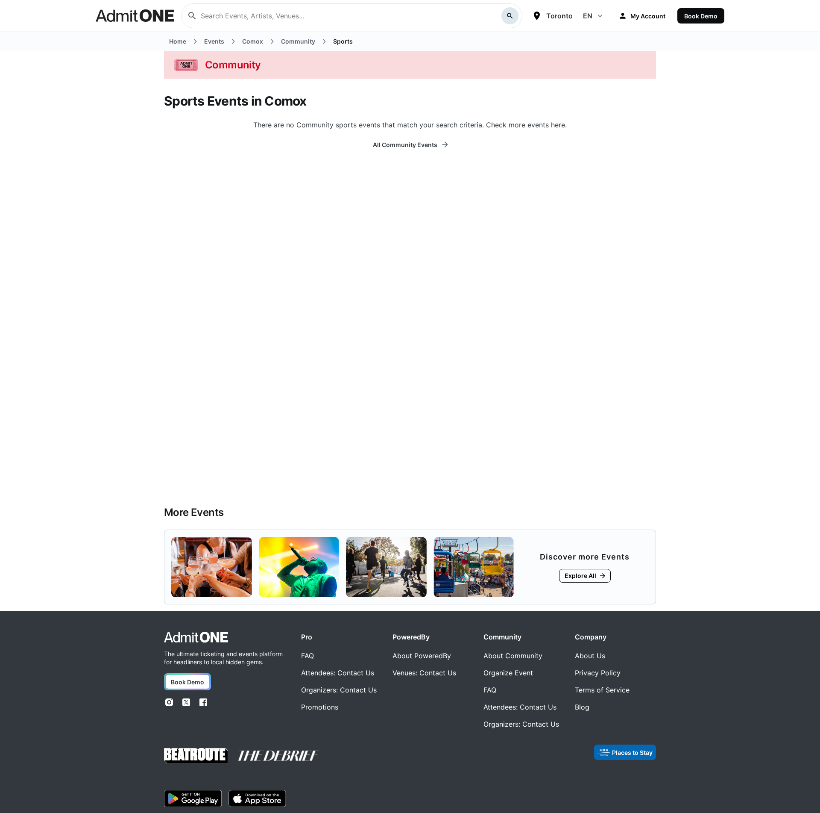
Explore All (580, 575)
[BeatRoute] (196, 755)
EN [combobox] (587, 16)
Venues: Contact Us (424, 673)
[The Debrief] (278, 756)
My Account (647, 16)
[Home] (196, 637)
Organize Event (508, 673)
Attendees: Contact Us (337, 673)
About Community (512, 655)
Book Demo (701, 16)
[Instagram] (169, 702)
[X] (186, 702)
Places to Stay (632, 752)
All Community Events (405, 144)
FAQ (307, 655)
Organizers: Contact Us (339, 690)
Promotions (319, 707)
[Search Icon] (509, 15)
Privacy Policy (598, 673)
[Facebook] (203, 702)
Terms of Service (602, 690)
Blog (582, 707)
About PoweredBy (421, 655)
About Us (590, 655)
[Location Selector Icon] (537, 16)
